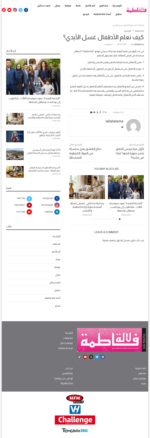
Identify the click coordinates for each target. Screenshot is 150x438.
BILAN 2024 (67, 383)
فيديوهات (68, 338)
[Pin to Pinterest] (94, 112)
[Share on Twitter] (97, 112)
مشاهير (103, 5)
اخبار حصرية (140, 368)
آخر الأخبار (90, 5)
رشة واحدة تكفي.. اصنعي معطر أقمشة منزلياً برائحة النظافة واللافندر (87, 207)
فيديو (86, 14)
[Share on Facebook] (100, 112)
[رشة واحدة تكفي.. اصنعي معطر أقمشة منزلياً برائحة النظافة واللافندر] (87, 187)
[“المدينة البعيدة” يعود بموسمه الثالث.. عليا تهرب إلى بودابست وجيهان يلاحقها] (126, 187)
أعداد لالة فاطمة (102, 14)
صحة (78, 5)
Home (141, 25)
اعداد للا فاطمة (65, 348)
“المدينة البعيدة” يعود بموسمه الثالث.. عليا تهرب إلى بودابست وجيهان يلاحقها (126, 207)
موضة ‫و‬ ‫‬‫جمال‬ (66, 343)
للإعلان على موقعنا (63, 378)
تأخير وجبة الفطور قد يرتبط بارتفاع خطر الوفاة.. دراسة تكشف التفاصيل (44, 169)
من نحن (69, 368)
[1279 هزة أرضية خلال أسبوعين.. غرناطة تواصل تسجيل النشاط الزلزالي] (15, 154)
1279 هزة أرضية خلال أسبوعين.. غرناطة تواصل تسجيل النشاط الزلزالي (43, 151)
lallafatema (138, 44)
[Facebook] (26, 10)
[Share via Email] (91, 112)
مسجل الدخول (123, 240)
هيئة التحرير (67, 373)
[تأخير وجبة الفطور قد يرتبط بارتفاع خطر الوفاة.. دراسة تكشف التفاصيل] (15, 172)
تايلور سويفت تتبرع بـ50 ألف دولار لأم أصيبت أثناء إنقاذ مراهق (43, 133)
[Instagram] (15, 10)
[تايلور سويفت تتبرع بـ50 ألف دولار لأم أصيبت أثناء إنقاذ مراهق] (15, 136)
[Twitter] (20, 10)
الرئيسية (117, 5)
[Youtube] (9, 10)
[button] (73, 197)
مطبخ (118, 14)
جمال (57, 5)
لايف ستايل (43, 5)
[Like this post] (103, 112)
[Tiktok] (4, 10)
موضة (68, 5)
